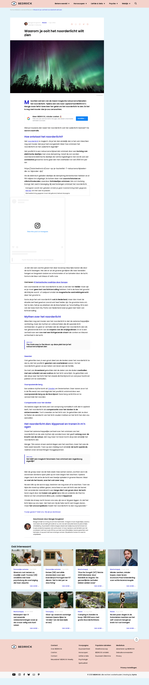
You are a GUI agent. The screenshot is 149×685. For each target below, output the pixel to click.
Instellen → (82, 118)
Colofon (54, 652)
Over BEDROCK (56, 649)
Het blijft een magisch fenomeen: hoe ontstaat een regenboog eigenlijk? (54, 460)
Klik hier (28, 190)
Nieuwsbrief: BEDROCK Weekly (62, 659)
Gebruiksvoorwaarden (124, 652)
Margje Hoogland (34, 23)
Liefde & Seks (97, 3)
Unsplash (100, 95)
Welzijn (125, 3)
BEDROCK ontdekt (102, 652)
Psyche (112, 3)
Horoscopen (79, 3)
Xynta (134, 675)
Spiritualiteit (83, 663)
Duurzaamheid (84, 649)
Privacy (119, 656)
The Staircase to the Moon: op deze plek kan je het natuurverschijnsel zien (48, 345)
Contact (54, 656)
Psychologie (83, 659)
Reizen (29, 10)
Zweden (51, 388)
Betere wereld (61, 3)
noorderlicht (33, 141)
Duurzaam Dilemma (103, 656)
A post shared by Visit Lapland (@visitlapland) (37, 260)
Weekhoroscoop (101, 649)
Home (12, 10)
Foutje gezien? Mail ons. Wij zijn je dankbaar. (42, 512)
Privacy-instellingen (129, 668)
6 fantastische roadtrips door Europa (50, 282)
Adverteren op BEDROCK (125, 649)
